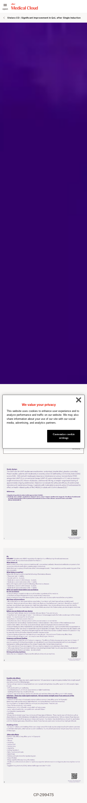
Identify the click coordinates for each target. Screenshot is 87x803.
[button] (5, 6)
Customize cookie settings (64, 436)
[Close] (78, 400)
